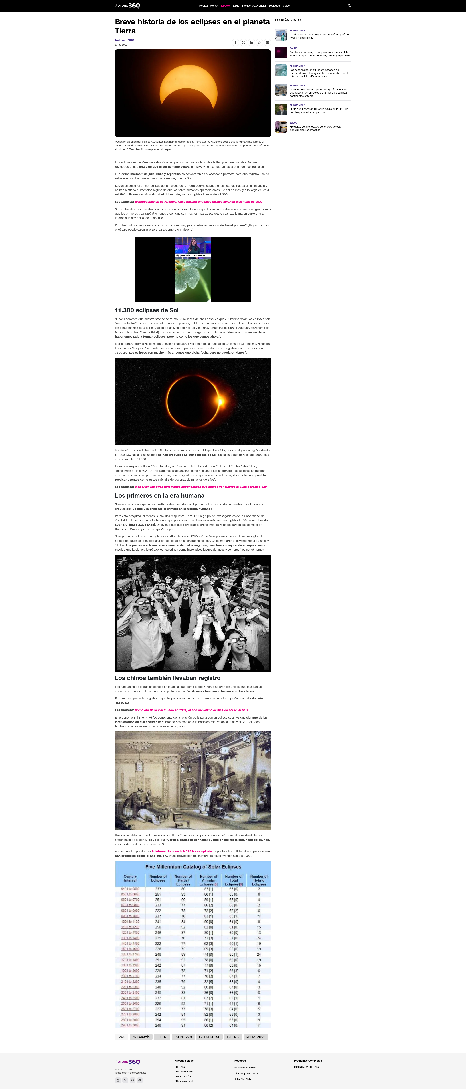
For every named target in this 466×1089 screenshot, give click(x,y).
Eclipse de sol (209, 1037)
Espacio (225, 5)
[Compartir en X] (243, 42)
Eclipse (162, 1037)
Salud (236, 5)
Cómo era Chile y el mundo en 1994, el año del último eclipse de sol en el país (191, 710)
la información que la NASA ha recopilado (182, 851)
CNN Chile (180, 1067)
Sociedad (274, 5)
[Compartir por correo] (267, 42)
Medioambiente (208, 5)
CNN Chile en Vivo (184, 1071)
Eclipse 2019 (183, 1037)
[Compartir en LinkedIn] (251, 42)
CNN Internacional (184, 1081)
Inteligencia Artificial (254, 5)
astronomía (141, 1037)
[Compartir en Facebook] (235, 42)
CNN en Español (183, 1076)
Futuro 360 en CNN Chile (306, 1067)
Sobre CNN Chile (242, 1079)
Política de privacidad (245, 1067)
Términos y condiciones (246, 1073)
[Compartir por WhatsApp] (259, 42)
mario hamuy (255, 1037)
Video (286, 5)
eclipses (233, 1037)
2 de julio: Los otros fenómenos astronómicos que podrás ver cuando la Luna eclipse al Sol (201, 487)
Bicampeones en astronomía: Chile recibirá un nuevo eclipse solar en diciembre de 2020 (198, 202)
